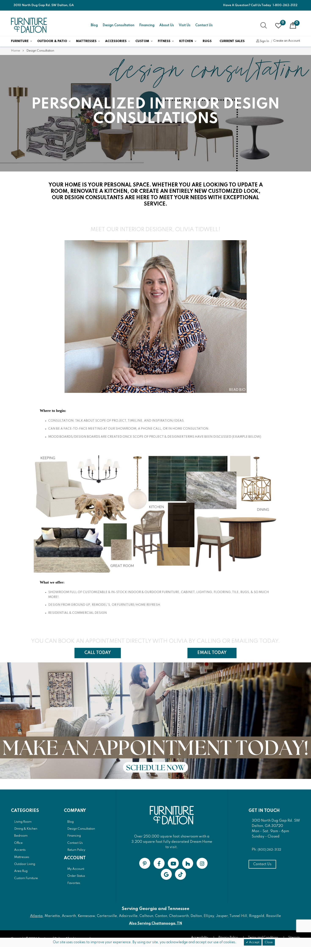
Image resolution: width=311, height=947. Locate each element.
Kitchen (186, 41)
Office (18, 842)
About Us (166, 25)
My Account (75, 869)
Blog (94, 25)
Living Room (23, 821)
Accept (253, 942)
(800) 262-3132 (269, 849)
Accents (20, 849)
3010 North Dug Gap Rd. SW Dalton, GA (44, 5)
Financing (146, 25)
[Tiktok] (180, 874)
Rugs (207, 41)
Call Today (97, 653)
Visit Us (184, 25)
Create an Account (286, 40)
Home (16, 50)
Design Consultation (118, 25)
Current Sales (232, 41)
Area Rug (21, 871)
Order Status (76, 875)
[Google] (166, 874)
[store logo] (29, 25)
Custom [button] (142, 41)
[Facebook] (159, 863)
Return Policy (76, 849)
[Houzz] (187, 863)
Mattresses (86, 41)
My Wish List (283, 22)
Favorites (73, 883)
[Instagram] (202, 863)
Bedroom (21, 835)
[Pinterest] (144, 863)
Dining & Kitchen (25, 828)
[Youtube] (173, 863)
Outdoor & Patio (52, 41)
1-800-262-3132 (285, 5)
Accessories (116, 41)
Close (269, 942)
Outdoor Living (24, 864)
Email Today (212, 653)
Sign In (264, 41)
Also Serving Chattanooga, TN (155, 923)
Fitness (164, 41)
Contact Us (204, 25)
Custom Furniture (26, 878)
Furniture (20, 41)
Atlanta (36, 916)
